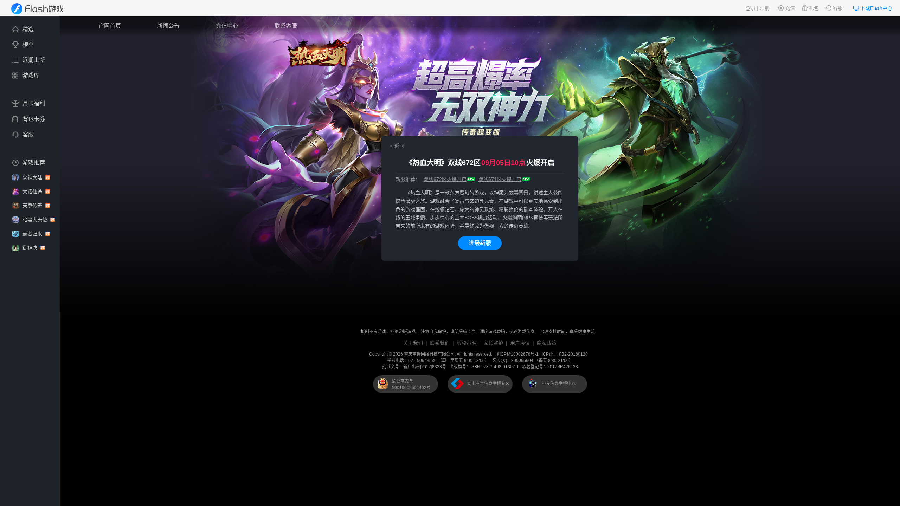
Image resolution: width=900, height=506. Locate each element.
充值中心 (227, 26)
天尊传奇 (33, 205)
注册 (765, 8)
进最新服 (480, 243)
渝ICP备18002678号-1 (517, 354)
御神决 (30, 248)
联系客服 (286, 26)
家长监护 (493, 343)
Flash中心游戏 (42, 8)
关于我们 (413, 343)
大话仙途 (33, 191)
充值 (790, 8)
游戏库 (30, 75)
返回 (399, 146)
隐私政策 (547, 343)
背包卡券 (33, 119)
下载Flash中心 (876, 8)
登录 (751, 8)
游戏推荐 (33, 163)
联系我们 (440, 343)
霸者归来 (33, 233)
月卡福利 (33, 103)
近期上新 (33, 60)
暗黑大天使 (35, 219)
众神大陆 (33, 177)
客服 (838, 8)
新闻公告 (168, 26)
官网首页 (109, 26)
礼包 (814, 8)
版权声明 (466, 343)
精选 (28, 29)
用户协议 (520, 343)
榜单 (28, 44)
